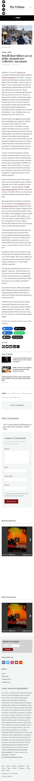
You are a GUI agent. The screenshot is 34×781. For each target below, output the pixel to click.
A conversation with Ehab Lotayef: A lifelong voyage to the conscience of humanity (22, 359)
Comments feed (6, 679)
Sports (9, 768)
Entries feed (5, 676)
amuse (9, 393)
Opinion (8, 766)
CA (10, 87)
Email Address (8, 476)
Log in (4, 673)
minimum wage (22, 203)
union (18, 397)
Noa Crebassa (6, 64)
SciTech (4, 768)
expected (17, 213)
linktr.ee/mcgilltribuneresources (13, 757)
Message (6, 449)
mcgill (10, 397)
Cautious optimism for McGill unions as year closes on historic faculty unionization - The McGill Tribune (17, 426)
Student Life (21, 766)
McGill (4, 52)
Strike (14, 397)
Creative (15, 768)
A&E (27, 766)
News (9, 52)
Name (6, 467)
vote (29, 223)
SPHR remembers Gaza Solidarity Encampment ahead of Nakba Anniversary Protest (22, 369)
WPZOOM (9, 776)
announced (11, 77)
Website (6, 485)
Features (14, 766)
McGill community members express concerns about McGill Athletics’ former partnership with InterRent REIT (16, 378)
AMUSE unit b (16, 393)
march (17, 119)
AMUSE (4, 77)
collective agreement (26, 393)
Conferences (21, 768)
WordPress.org (6, 682)
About (7, 770)
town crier (20, 72)
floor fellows (5, 397)
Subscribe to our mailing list (11, 641)
